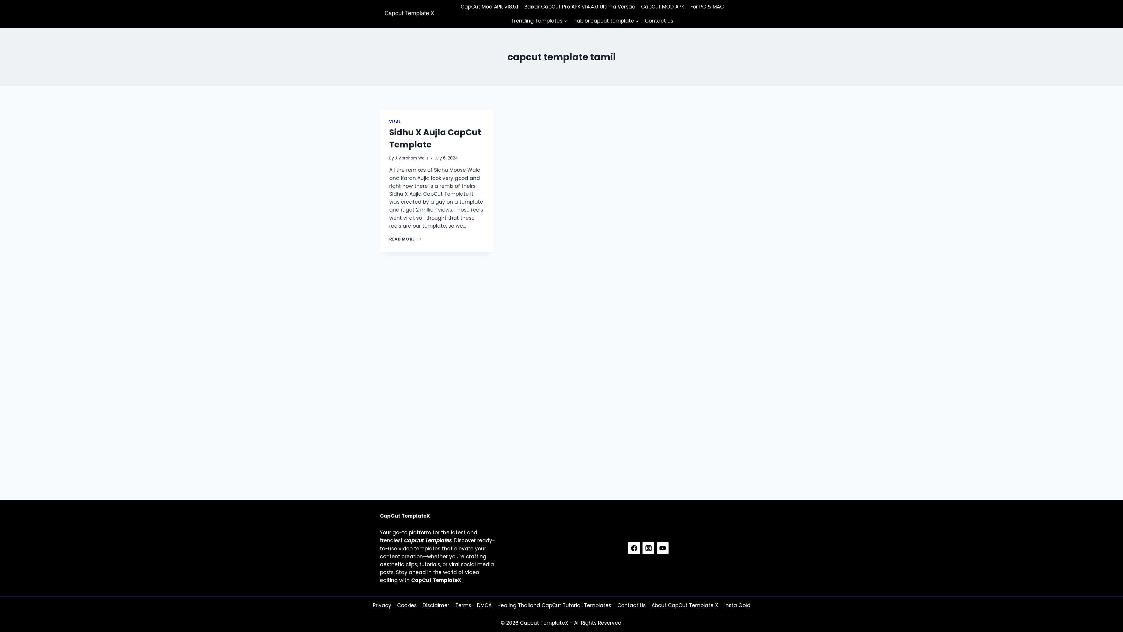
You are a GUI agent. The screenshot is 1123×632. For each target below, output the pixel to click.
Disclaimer (436, 605)
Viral (395, 121)
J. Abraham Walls (411, 158)
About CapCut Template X (685, 605)
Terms (463, 605)
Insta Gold (737, 605)
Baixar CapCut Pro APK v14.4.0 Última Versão (579, 6)
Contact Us (659, 20)
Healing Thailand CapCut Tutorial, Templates (554, 605)
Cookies (407, 605)
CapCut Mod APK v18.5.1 (489, 6)
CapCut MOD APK (662, 6)
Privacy (382, 605)
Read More (405, 239)
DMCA (484, 605)
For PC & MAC (707, 6)
